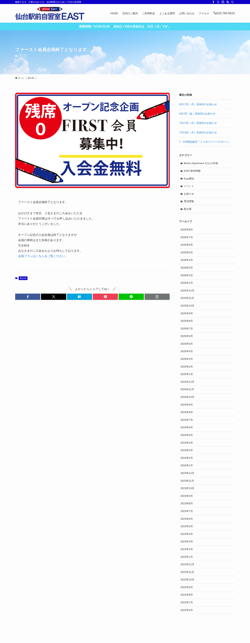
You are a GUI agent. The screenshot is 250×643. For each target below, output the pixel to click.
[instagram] (223, 2)
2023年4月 (186, 534)
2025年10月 (187, 305)
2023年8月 (186, 503)
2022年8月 (186, 594)
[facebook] (213, 2)
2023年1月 (186, 556)
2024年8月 (186, 412)
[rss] (227, 2)
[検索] (232, 2)
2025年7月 (186, 328)
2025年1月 (186, 374)
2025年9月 (186, 313)
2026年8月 (186, 229)
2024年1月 (186, 465)
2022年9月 (186, 587)
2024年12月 (187, 381)
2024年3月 (186, 450)
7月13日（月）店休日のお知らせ (198, 132)
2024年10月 (187, 396)
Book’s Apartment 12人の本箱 (201, 163)
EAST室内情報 (192, 170)
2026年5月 (186, 252)
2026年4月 (186, 259)
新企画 (23, 56)
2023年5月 (186, 526)
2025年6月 (186, 336)
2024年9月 (186, 404)
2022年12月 (187, 564)
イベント (189, 186)
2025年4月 (186, 351)
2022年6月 (186, 610)
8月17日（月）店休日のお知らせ (198, 104)
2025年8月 (186, 320)
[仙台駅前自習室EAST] (49, 13)
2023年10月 (187, 488)
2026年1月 (186, 282)
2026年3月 (186, 267)
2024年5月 (186, 435)
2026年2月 (186, 275)
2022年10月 (187, 579)
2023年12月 (187, 473)
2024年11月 (187, 389)
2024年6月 (186, 427)
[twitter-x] (218, 2)
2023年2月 (186, 549)
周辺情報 (189, 201)
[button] (27, 297)
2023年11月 (187, 480)
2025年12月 (187, 290)
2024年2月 (186, 457)
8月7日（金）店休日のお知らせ (197, 113)
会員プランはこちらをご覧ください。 (43, 256)
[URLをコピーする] (157, 297)
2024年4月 (186, 442)
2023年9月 (186, 495)
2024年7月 (186, 419)
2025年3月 (186, 358)
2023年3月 (186, 541)
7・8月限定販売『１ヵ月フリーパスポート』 (205, 141)
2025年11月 (187, 298)
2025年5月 (186, 343)
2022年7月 (186, 602)
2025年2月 (186, 366)
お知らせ (189, 193)
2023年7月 (186, 511)
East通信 (189, 178)
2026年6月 (186, 244)
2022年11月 (187, 572)
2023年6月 (186, 518)
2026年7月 (186, 237)
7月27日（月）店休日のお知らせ (198, 122)
